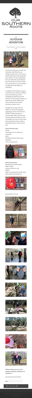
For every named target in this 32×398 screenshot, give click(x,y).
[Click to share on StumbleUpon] (19, 381)
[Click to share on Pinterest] (15, 381)
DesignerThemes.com (16, 395)
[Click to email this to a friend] (10, 381)
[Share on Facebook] (17, 381)
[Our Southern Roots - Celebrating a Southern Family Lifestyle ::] (16, 31)
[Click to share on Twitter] (21, 381)
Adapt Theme (24, 393)
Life (16, 37)
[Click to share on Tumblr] (12, 381)
